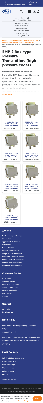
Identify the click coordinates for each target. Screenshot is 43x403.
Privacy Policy (7, 293)
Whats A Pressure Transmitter (13, 259)
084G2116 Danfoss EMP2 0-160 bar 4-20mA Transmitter (11, 186)
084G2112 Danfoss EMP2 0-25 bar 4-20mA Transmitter (11, 124)
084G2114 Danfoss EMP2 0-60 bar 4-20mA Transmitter (11, 155)
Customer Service (8, 281)
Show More (7, 94)
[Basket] (38, 11)
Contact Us (6, 309)
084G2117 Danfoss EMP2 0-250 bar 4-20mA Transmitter (31, 186)
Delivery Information (9, 290)
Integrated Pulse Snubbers (12, 265)
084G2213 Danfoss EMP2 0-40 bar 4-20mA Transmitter (11, 217)
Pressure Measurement (10, 251)
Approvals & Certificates (11, 242)
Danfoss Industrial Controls (12, 236)
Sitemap (5, 296)
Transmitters (6, 239)
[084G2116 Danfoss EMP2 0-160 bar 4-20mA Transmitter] (11, 173)
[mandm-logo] (6, 11)
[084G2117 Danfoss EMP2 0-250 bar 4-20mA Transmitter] (32, 173)
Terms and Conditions (10, 287)
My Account (6, 278)
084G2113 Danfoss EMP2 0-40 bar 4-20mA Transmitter (31, 124)
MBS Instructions (8, 248)
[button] (21, 11)
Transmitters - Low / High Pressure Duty (23, 40)
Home (4, 40)
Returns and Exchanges (10, 284)
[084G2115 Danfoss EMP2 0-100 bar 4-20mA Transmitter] (32, 141)
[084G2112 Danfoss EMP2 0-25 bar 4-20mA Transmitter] (11, 110)
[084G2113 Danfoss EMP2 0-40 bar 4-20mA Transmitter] (32, 110)
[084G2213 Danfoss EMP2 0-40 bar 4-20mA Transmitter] (11, 204)
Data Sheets (6, 245)
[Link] (34, 11)
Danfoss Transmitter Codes (12, 262)
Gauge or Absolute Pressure (12, 254)
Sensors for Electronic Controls (13, 256)
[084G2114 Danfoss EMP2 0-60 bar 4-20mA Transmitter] (11, 141)
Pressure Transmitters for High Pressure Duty (18, 42)
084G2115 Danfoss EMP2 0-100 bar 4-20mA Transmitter (31, 155)
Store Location (7, 312)
